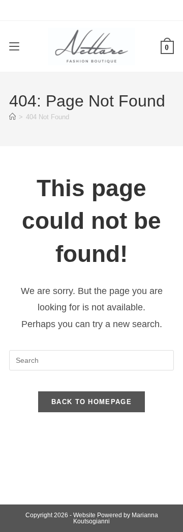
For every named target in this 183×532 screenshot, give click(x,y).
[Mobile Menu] (14, 46)
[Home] (12, 117)
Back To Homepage (91, 402)
